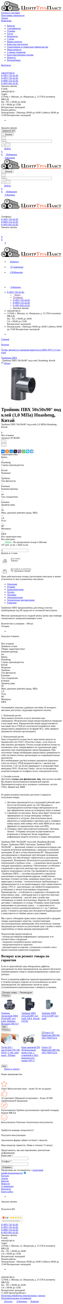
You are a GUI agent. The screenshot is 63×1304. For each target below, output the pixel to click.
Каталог (5, 1175)
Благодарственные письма (20, 55)
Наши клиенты (14, 41)
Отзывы (11, 31)
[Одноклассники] (7, 451)
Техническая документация (20, 600)
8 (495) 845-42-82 (9, 83)
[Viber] (19, 451)
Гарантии (12, 602)
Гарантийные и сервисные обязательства (27, 47)
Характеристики (15, 589)
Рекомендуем (26, 992)
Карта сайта (7, 1191)
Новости (11, 57)
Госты (10, 33)
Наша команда (14, 49)
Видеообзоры (14, 60)
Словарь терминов (16, 52)
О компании (7, 1186)
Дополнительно (15, 597)
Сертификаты (14, 28)
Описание (12, 584)
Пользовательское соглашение (16, 1298)
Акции (4, 1178)
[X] (15, 451)
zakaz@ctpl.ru (8, 73)
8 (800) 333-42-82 (9, 81)
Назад (17, 295)
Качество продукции (17, 44)
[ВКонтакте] (3, 451)
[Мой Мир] (11, 451)
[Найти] (7, 145)
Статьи (10, 39)
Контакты (6, 1189)
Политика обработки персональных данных (23, 1295)
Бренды (11, 25)
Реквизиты (12, 36)
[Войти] (2, 233)
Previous (6, 996)
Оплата (10, 592)
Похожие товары (9, 992)
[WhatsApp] (23, 451)
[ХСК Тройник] (20, 402)
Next (4, 1027)
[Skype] (27, 451)
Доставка (11, 594)
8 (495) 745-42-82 (9, 75)
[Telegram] (31, 451)
